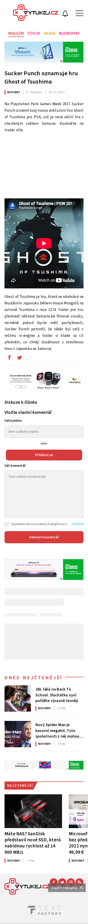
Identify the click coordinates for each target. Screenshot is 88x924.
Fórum (34, 33)
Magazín (16, 33)
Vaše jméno (13, 420)
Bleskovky (69, 33)
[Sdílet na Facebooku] (9, 358)
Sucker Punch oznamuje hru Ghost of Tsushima (41, 77)
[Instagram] (71, 882)
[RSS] (79, 882)
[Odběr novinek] (65, 14)
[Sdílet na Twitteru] (19, 358)
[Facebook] (54, 882)
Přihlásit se (44, 455)
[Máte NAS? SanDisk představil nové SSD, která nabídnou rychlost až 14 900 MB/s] (33, 811)
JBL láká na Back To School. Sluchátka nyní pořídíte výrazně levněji (56, 694)
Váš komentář (15, 465)
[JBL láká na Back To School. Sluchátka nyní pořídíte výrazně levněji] (18, 698)
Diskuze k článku (21, 402)
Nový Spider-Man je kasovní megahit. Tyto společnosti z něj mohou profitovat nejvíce (57, 730)
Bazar (50, 33)
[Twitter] (62, 882)
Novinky (13, 92)
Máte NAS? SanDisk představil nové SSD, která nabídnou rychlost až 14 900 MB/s (33, 842)
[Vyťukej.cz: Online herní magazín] (35, 13)
